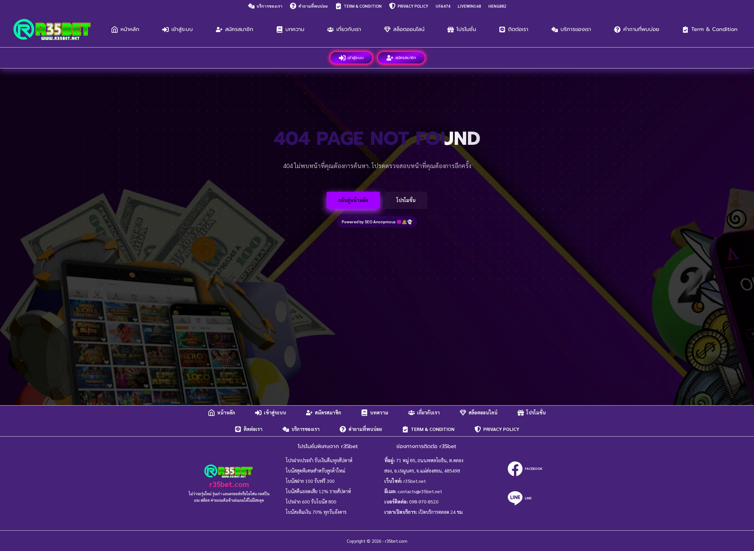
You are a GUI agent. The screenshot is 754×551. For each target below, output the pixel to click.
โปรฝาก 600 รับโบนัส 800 (311, 501)
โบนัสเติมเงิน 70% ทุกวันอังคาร (316, 512)
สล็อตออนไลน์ (408, 29)
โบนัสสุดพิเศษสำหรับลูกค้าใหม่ (315, 471)
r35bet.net (415, 481)
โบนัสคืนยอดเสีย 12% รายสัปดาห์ (318, 491)
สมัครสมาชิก (239, 29)
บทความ (294, 29)
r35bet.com (229, 484)
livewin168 (469, 6)
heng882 (497, 6)
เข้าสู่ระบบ (182, 29)
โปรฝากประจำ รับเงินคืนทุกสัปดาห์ (319, 460)
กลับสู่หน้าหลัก (353, 200)
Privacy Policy (413, 6)
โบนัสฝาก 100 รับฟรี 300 (310, 481)
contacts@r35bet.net (420, 491)
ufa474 (443, 6)
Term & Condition (363, 6)
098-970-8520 (424, 501)
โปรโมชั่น (466, 29)
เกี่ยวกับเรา (348, 29)
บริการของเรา (269, 6)
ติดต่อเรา (518, 29)
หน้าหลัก (129, 29)
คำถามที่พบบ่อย (313, 6)
